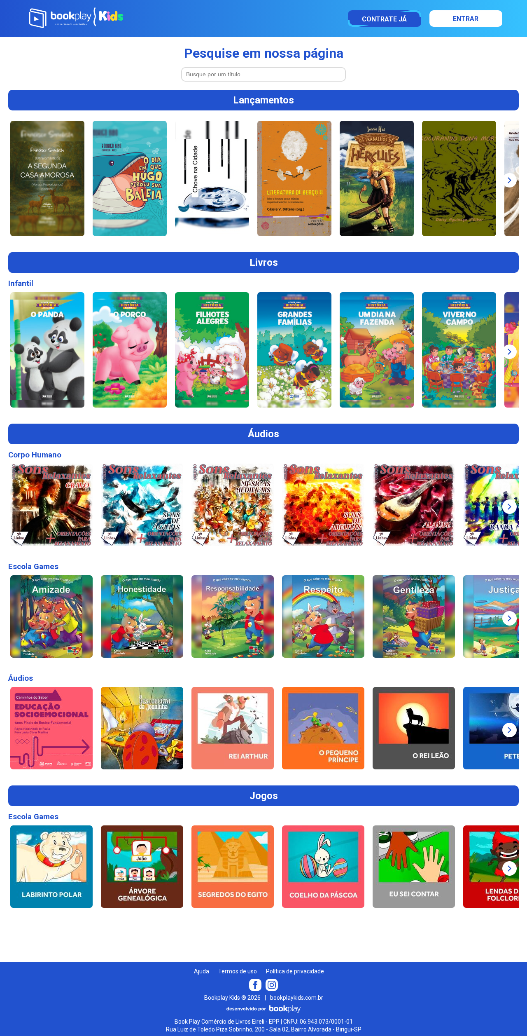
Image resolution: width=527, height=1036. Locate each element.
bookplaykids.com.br (296, 997)
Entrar (465, 19)
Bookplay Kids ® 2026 (232, 997)
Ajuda (201, 971)
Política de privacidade (295, 971)
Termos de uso (237, 971)
